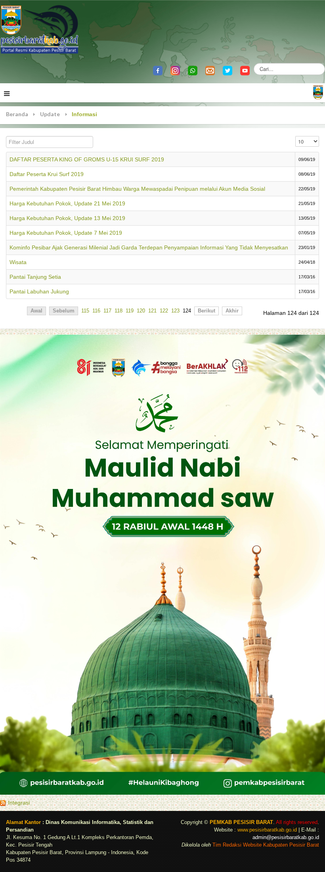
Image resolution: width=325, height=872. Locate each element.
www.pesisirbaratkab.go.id (267, 830)
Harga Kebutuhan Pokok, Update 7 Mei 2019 (66, 233)
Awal (36, 311)
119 (130, 311)
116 (96, 311)
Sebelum (64, 311)
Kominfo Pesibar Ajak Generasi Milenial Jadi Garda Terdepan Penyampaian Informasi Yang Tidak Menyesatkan (149, 247)
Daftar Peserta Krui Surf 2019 (47, 174)
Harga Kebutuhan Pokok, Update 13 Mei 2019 (67, 218)
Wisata (18, 262)
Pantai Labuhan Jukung (39, 291)
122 (164, 311)
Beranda (17, 114)
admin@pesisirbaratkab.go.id (285, 837)
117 (107, 311)
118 (118, 311)
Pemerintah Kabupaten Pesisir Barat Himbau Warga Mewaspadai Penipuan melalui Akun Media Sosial (137, 189)
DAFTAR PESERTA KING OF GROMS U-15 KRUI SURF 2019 (87, 159)
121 (152, 311)
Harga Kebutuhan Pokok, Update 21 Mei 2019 (67, 203)
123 (175, 311)
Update (50, 114)
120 (141, 311)
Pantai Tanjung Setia (35, 277)
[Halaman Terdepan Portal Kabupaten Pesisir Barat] (318, 91)
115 (85, 311)
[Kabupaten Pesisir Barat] (39, 29)
